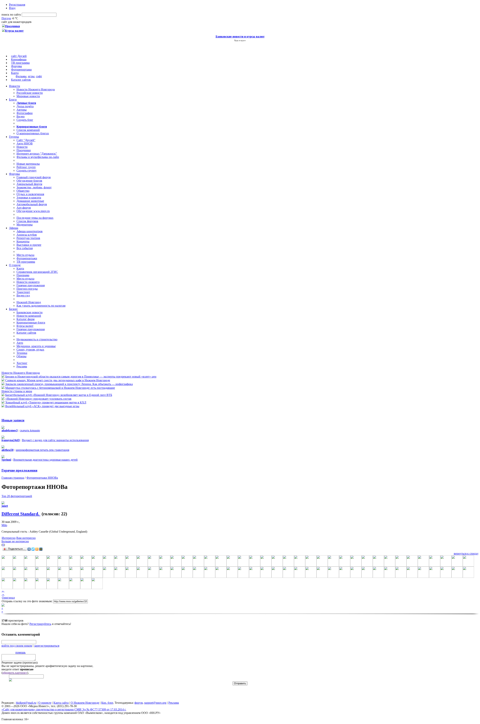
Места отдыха (25, 255)
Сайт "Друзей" (25, 140)
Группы (14, 136)
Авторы (21, 109)
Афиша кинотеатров (29, 231)
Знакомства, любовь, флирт (34, 187)
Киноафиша (18, 59)
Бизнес (13, 309)
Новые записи (13, 420)
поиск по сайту (11, 14)
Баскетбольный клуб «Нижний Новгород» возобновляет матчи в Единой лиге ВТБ (58, 395)
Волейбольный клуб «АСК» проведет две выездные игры (42, 406)
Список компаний (28, 130)
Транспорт (23, 292)
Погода (6, 18)
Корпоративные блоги (30, 322)
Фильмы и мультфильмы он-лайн (37, 157)
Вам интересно (26, 538)
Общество (22, 190)
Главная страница (13, 477)
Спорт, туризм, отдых (30, 349)
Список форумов (27, 221)
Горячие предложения (30, 285)
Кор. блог (107, 702)
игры (31, 76)
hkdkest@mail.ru (26, 702)
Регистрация (17, 4)
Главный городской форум (33, 177)
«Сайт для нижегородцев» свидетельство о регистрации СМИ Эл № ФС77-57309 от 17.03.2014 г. (64, 709)
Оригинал (8, 597)
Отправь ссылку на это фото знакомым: (27, 601)
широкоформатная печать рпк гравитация (42, 450)
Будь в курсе (240, 40)
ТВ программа (20, 62)
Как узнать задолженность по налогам (40, 305)
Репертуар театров (28, 238)
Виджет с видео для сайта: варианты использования (55, 440)
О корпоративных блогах (32, 133)
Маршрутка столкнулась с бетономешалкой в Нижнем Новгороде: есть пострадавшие (60, 387)
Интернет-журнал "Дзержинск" (36, 153)
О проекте (44, 702)
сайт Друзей (19, 56)
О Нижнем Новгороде (85, 702)
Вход (12, 8)
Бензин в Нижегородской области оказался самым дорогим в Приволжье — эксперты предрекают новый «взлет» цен (80, 376)
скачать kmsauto (30, 430)
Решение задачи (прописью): (20, 662)
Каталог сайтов (21, 79)
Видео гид (23, 295)
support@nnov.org (155, 702)
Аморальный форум (29, 184)
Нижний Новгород (28, 302)
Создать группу (26, 170)
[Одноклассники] (37, 549)
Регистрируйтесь (40, 623)
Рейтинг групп (26, 167)
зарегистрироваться (46, 645)
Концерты (22, 241)
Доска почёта (25, 106)
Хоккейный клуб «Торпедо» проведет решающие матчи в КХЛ (45, 402)
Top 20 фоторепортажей (17, 496)
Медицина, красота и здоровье (36, 346)
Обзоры (21, 356)
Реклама (21, 366)
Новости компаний (28, 315)
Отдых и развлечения (30, 194)
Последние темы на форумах (34, 217)
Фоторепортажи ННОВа (42, 477)
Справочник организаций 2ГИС (37, 271)
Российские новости (29, 92)
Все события (24, 248)
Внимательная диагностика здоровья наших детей (45, 459)
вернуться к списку (466, 553)
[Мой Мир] (41, 549)
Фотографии (24, 113)
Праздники (23, 150)
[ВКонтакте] (29, 549)
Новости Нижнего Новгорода (35, 89)
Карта (15, 73)
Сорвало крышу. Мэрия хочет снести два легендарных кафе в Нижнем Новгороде (57, 380)
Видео (20, 116)
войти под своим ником (17, 645)
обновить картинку (14, 672)
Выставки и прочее (28, 244)
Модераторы (24, 224)
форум (138, 702)
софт (39, 76)
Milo (4, 525)
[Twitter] (33, 549)
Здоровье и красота (28, 197)
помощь (20, 652)
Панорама (22, 275)
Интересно (9, 538)
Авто (19, 342)
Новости (14, 86)
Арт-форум (23, 207)
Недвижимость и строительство (36, 339)
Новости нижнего (28, 282)
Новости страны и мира (17, 391)
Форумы (16, 66)
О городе (15, 265)
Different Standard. (21, 513)
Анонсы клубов (26, 234)
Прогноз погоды (27, 288)
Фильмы (21, 76)
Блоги (13, 99)
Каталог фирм (25, 319)
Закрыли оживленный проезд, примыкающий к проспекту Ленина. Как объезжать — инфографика (69, 384)
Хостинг (21, 363)
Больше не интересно (15, 541)
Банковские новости (29, 312)
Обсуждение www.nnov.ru (33, 211)
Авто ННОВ (24, 143)
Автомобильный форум (31, 204)
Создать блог (24, 119)
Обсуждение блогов (29, 180)
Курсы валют (24, 325)
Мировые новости (28, 96)
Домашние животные (30, 200)
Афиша (13, 228)
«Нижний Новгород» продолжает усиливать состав (38, 398)
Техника (21, 352)
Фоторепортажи (21, 69)
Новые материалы (28, 163)
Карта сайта (61, 702)
